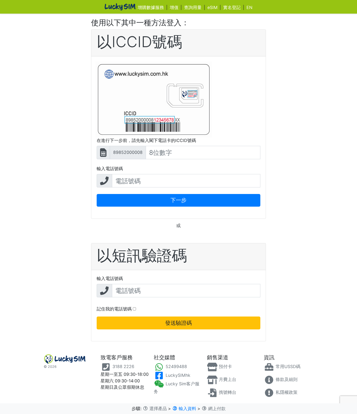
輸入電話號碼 (110, 168)
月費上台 (227, 379)
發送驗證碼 (178, 323)
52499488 (175, 366)
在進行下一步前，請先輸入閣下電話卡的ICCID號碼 (146, 140)
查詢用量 (193, 7)
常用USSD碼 (287, 366)
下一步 (178, 200)
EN (249, 7)
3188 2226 (122, 366)
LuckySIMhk (177, 375)
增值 (174, 7)
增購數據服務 (151, 7)
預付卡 (225, 366)
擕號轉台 (227, 392)
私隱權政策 (286, 392)
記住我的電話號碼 (115, 308)
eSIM (212, 7)
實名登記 (232, 7)
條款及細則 (286, 379)
